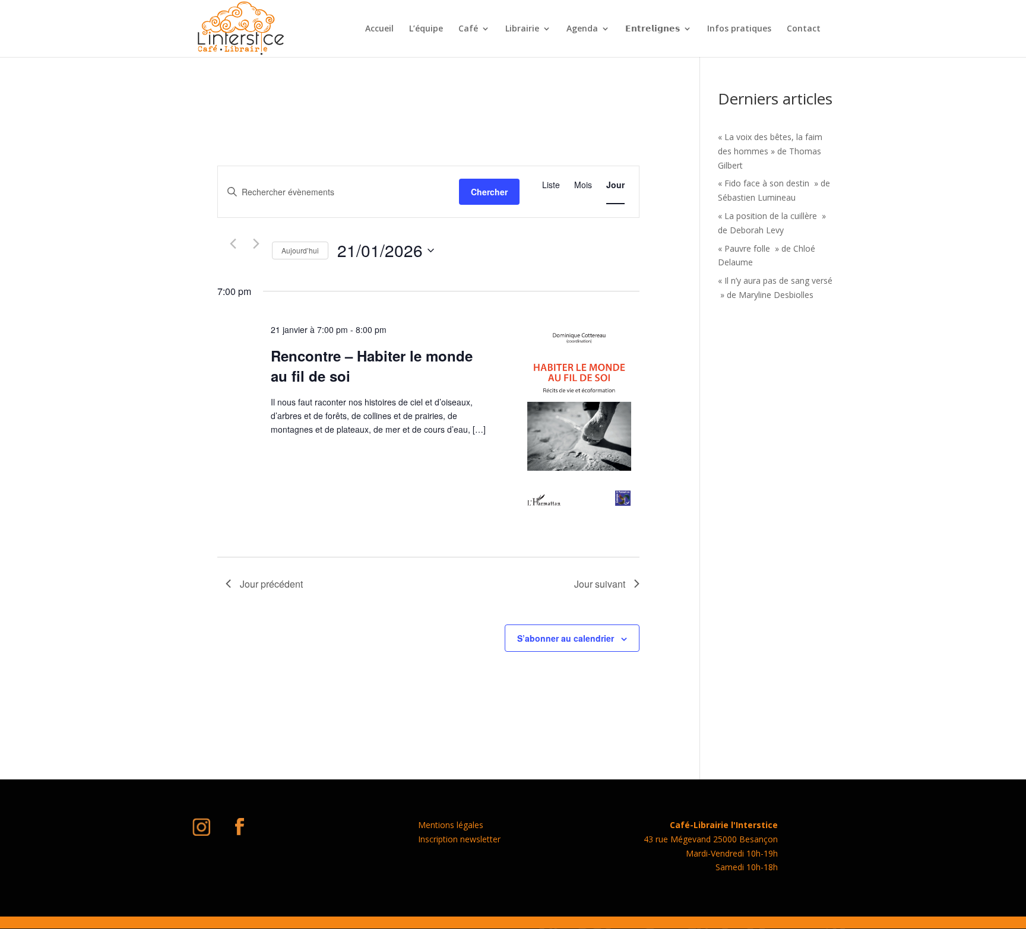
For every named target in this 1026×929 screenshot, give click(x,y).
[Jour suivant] (256, 244)
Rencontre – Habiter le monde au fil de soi (372, 365)
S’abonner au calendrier (565, 638)
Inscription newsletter (459, 839)
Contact (804, 29)
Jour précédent (271, 584)
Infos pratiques (739, 29)
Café (468, 29)
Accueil (379, 29)
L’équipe (426, 29)
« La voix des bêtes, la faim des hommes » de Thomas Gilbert (770, 151)
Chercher (489, 192)
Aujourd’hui (300, 250)
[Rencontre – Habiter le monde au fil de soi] (579, 421)
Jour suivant (599, 584)
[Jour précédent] (233, 244)
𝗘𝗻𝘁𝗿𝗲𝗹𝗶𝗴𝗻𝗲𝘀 (652, 29)
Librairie (522, 29)
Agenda (582, 29)
